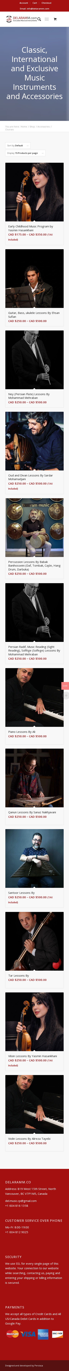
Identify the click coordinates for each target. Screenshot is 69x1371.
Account (24, 2)
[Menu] (47, 19)
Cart (35, 2)
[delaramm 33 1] (28, 19)
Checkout (46, 2)
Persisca (38, 1365)
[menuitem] (24, 3)
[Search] (37, 19)
